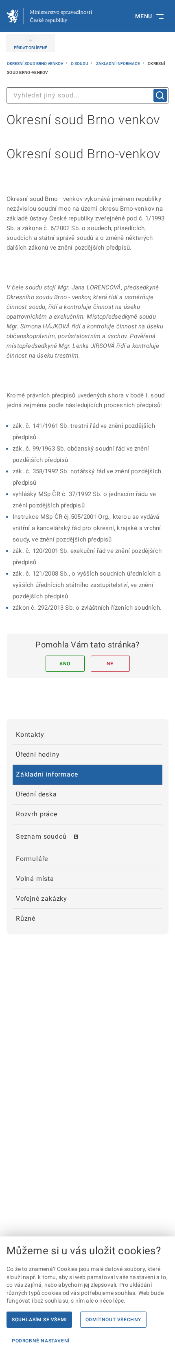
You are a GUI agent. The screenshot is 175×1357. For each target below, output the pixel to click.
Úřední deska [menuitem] (36, 794)
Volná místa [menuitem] (35, 878)
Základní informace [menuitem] (47, 774)
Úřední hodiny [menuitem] (37, 754)
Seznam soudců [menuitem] (41, 836)
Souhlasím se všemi (39, 1319)
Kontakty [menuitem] (30, 734)
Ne (110, 664)
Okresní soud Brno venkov (35, 63)
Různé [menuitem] (25, 918)
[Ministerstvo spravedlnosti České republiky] (49, 16)
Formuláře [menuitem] (32, 859)
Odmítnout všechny (113, 1319)
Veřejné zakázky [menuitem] (41, 898)
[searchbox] (87, 95)
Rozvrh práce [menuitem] (36, 814)
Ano (64, 664)
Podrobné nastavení (41, 1341)
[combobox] (87, 95)
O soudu (80, 63)
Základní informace (118, 63)
